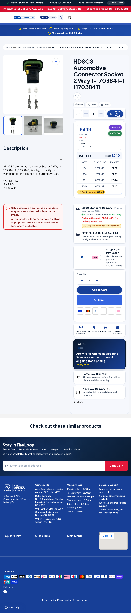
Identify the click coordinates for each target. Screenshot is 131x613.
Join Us (115, 466)
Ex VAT (52, 17)
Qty (78, 114)
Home (9, 47)
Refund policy (49, 600)
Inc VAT (44, 17)
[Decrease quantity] (86, 113)
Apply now (82, 364)
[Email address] (54, 466)
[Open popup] (108, 389)
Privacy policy (64, 600)
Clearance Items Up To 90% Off (107, 9)
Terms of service (81, 600)
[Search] (60, 17)
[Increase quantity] (101, 113)
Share (93, 104)
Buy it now (99, 300)
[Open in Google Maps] (113, 541)
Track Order (117, 2)
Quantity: (82, 274)
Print (80, 104)
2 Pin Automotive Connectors (32, 47)
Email (106, 104)
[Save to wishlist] (77, 96)
